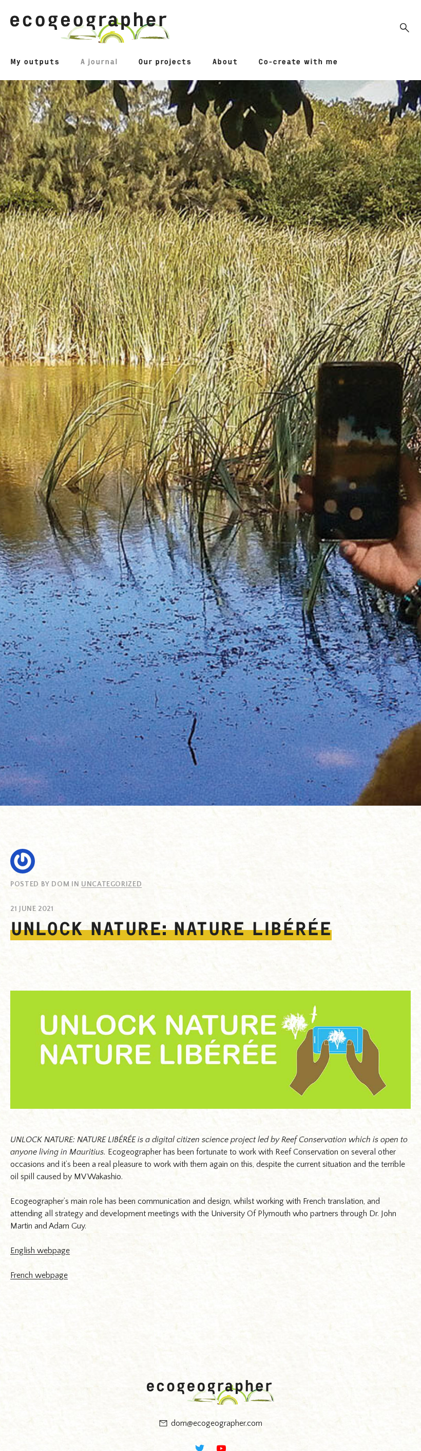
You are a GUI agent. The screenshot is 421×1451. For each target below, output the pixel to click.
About (225, 62)
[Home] (89, 27)
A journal (99, 62)
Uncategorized (111, 884)
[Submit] (401, 27)
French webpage (39, 1275)
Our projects (165, 62)
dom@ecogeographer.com (216, 1423)
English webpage (40, 1250)
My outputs (35, 62)
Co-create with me (298, 62)
